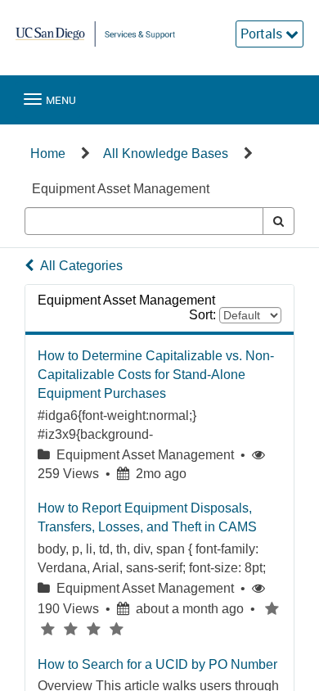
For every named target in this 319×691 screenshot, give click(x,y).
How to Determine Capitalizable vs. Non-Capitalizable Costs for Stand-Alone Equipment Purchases (156, 374)
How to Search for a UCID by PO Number (157, 664)
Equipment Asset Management (120, 189)
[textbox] (144, 221)
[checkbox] (271, 609)
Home (47, 153)
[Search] (278, 221)
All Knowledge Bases (165, 153)
